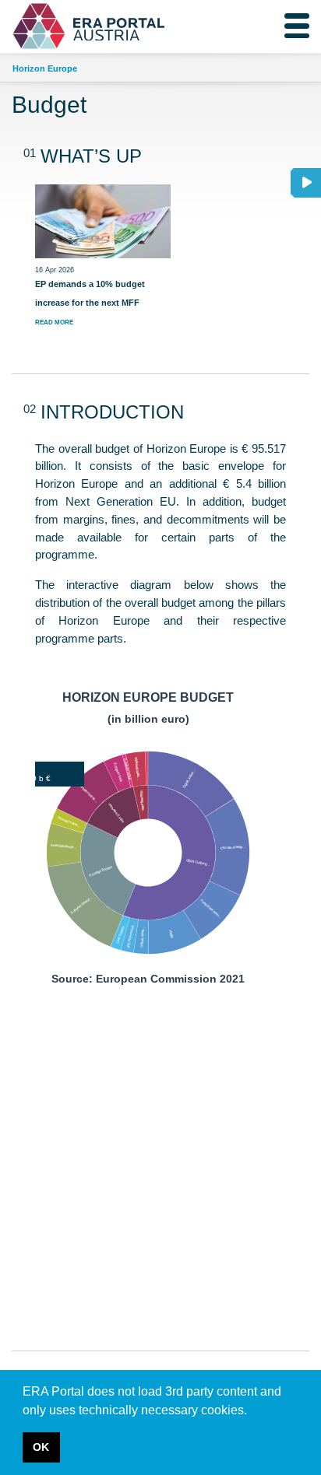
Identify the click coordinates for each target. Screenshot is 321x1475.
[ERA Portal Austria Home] (53, 26)
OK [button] (41, 1447)
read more (54, 322)
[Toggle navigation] (296, 25)
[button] (252, 1411)
